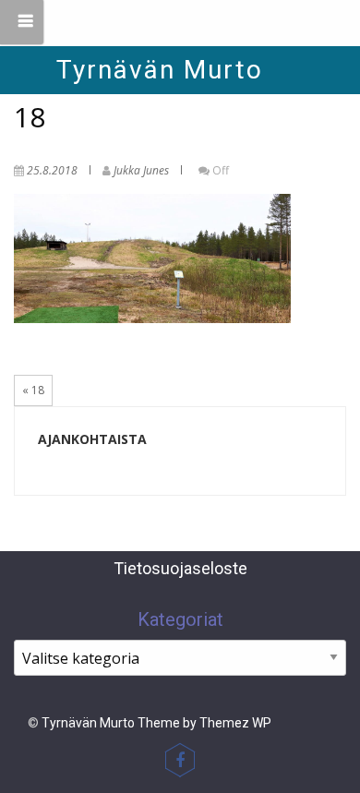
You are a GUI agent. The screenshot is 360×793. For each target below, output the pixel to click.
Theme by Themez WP (204, 722)
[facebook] (180, 760)
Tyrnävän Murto (159, 69)
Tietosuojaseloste (180, 568)
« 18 (33, 390)
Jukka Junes (141, 170)
